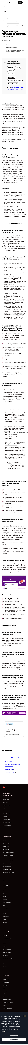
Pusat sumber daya (7, 949)
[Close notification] (22, 723)
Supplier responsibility (7, 1008)
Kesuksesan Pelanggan (8, 958)
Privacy (4, 1005)
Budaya (4, 993)
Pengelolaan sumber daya (8, 827)
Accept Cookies (14, 1039)
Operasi (4, 890)
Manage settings (14, 1035)
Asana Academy (6, 940)
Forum (4, 946)
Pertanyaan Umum (10, 54)
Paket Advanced (6, 813)
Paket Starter (5, 810)
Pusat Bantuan (8, 18)
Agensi (4, 919)
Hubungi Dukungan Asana (11, 47)
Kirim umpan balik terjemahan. (12, 734)
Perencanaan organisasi (8, 855)
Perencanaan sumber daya (8, 860)
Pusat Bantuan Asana (10, 44)
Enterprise (5, 816)
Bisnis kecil (5, 885)
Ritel (4, 905)
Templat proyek (6, 955)
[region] (14, 1028)
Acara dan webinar (7, 952)
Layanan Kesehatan (7, 902)
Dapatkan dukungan (7, 938)
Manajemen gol (6, 849)
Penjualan (5, 899)
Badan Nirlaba (6, 916)
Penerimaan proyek (7, 866)
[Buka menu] (24, 2)
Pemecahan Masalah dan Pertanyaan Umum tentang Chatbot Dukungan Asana (15, 51)
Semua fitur (5, 802)
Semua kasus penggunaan (8, 872)
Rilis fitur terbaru (6, 805)
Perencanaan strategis (7, 863)
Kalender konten (6, 843)
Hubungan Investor (7, 999)
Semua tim (5, 922)
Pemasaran (5, 888)
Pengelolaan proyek (7, 825)
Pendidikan (5, 910)
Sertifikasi (5, 943)
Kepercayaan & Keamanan (8, 1002)
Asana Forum (5, 564)
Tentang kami (6, 979)
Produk (4, 896)
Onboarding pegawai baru (8, 852)
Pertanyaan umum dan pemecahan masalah (16, 20)
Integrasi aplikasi (6, 819)
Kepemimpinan (6, 982)
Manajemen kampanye (7, 840)
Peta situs (5, 966)
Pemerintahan (6, 908)
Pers (4, 996)
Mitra (4, 963)
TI (3, 893)
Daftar (20, 2)
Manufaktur (5, 913)
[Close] (24, 1016)
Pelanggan (5, 985)
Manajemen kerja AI (7, 822)
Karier (4, 988)
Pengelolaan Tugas (7, 869)
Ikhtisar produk (6, 799)
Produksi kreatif (6, 846)
